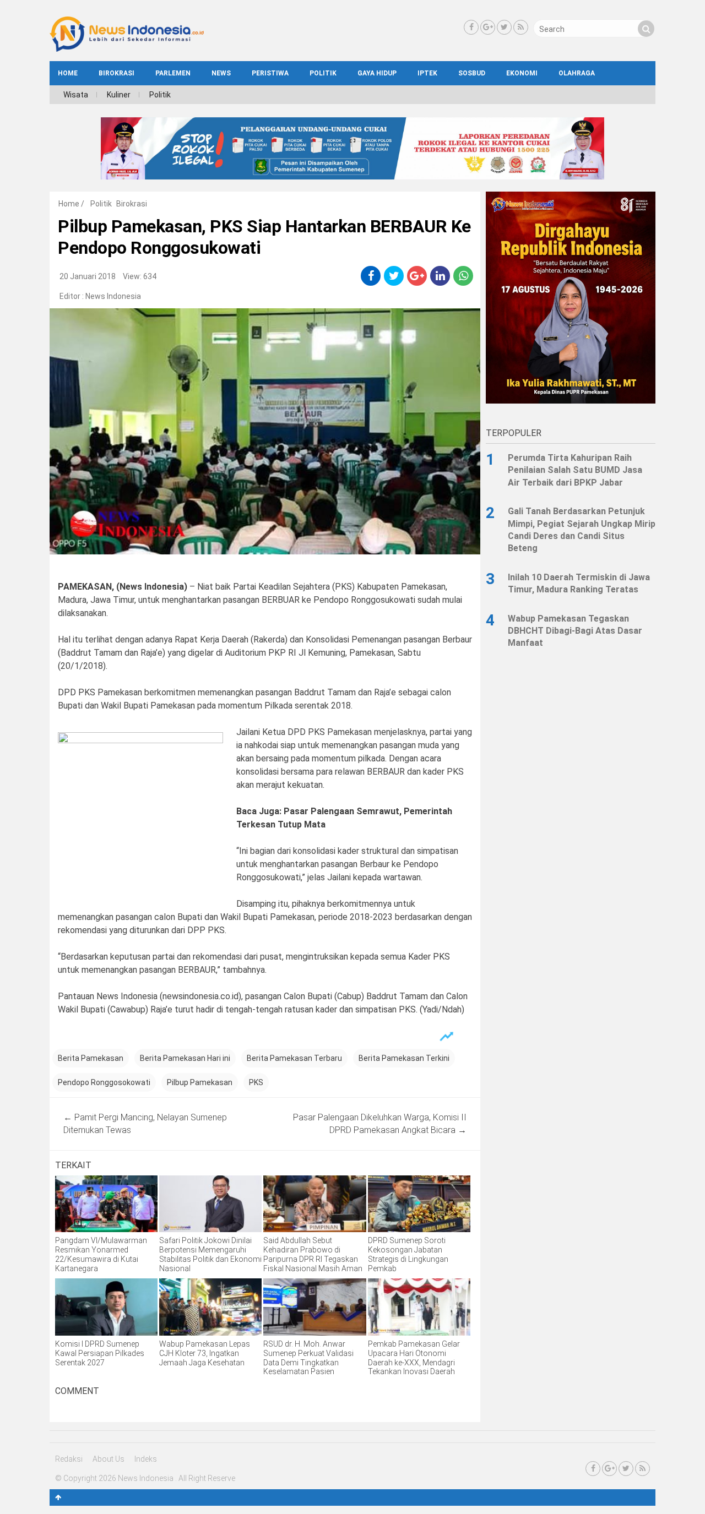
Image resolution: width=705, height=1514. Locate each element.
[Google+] (487, 27)
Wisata (75, 94)
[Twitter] (504, 27)
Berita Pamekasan (90, 1058)
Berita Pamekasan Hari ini (185, 1058)
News (221, 73)
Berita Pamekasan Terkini (404, 1058)
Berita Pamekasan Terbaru (294, 1058)
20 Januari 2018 (87, 276)
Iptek (427, 73)
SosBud (471, 73)
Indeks (145, 1459)
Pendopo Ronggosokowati (104, 1082)
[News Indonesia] (127, 49)
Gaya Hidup (377, 73)
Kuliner (119, 94)
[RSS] (520, 27)
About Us (108, 1459)
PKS (256, 1082)
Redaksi (69, 1459)
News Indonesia (113, 296)
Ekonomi (522, 73)
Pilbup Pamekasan (199, 1082)
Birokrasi (116, 73)
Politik (323, 73)
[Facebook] (471, 27)
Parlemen (173, 73)
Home (68, 203)
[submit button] (646, 28)
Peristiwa (270, 73)
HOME (68, 73)
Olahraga (576, 73)
